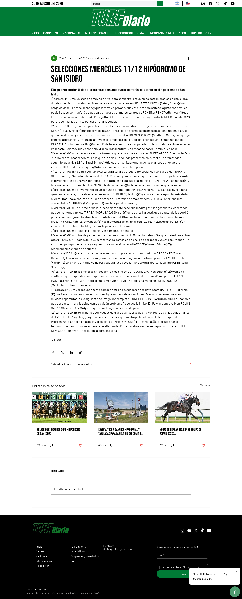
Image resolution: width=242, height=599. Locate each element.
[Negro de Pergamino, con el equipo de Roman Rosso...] (182, 407)
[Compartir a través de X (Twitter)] (62, 352)
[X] (218, 4)
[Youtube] (232, 4)
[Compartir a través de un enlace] (80, 352)
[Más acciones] (188, 58)
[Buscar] (160, 3)
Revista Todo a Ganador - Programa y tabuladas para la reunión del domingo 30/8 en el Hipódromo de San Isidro (120, 432)
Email (160, 555)
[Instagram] (203, 4)
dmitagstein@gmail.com (117, 549)
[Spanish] (177, 3)
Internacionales (45, 561)
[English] (187, 3)
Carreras (57, 339)
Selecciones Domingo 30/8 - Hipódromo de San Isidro (58, 432)
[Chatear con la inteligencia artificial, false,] (235, 591)
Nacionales (42, 556)
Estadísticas (78, 551)
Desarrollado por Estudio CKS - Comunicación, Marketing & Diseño (64, 593)
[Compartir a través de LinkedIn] (71, 352)
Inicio (39, 546)
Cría (73, 561)
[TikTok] (225, 4)
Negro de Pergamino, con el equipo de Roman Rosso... (180, 432)
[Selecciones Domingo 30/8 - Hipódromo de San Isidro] (59, 407)
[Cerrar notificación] (236, 571)
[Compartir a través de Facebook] (53, 352)
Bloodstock (42, 565)
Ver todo (205, 385)
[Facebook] (210, 4)
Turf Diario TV (78, 546)
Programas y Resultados (85, 556)
